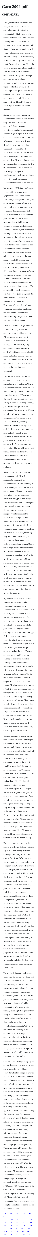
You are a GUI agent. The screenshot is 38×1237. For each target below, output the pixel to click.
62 (4, 1216)
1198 (30, 1222)
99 (23, 1231)
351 (4, 1222)
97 (16, 1228)
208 (17, 1225)
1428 (5, 1231)
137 (17, 1216)
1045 (23, 1234)
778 (4, 1213)
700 (11, 1213)
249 (17, 1213)
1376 (23, 1225)
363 (17, 1234)
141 (4, 1234)
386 (11, 1234)
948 (11, 1222)
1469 (30, 1225)
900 (30, 1213)
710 (17, 1231)
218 (28, 1228)
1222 (24, 1219)
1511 (23, 1222)
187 (28, 1231)
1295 (23, 1216)
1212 (10, 1216)
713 (30, 1216)
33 (11, 1231)
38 (30, 1234)
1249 (11, 1219)
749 (31, 1219)
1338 (23, 1213)
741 (4, 1225)
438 (22, 1228)
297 (18, 1219)
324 (17, 1222)
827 (4, 1228)
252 (4, 1219)
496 (11, 1228)
